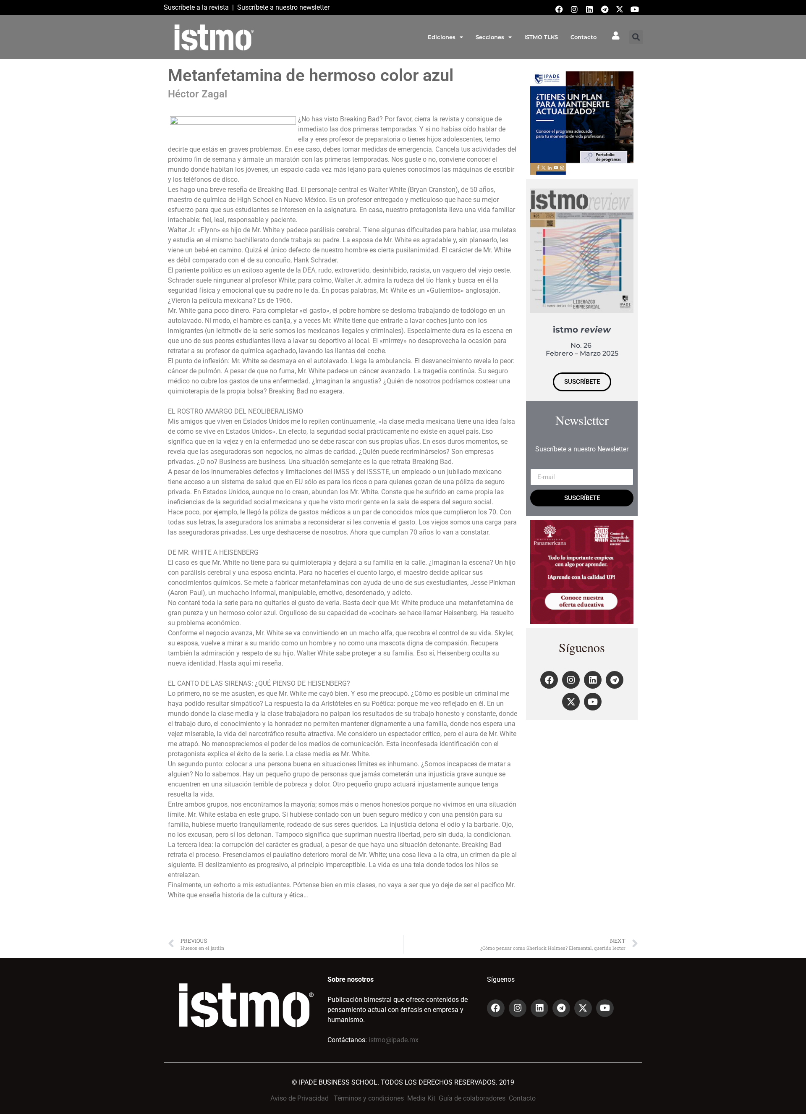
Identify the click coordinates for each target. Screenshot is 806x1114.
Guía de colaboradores (472, 1098)
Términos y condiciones (369, 1098)
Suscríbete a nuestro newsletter (283, 7)
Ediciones (441, 37)
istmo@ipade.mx (394, 1040)
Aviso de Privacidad (299, 1098)
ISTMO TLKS (541, 37)
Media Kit (421, 1098)
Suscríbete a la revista (196, 7)
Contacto (583, 37)
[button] (636, 37)
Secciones (490, 37)
